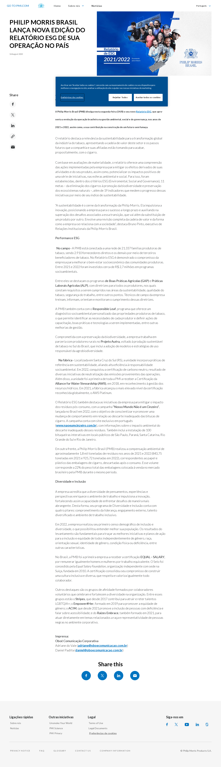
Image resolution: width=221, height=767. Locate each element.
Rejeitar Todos (120, 97)
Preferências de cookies (103, 733)
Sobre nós (15, 723)
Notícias (14, 728)
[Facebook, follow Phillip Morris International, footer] (167, 724)
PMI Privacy (55, 733)
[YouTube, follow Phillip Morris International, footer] (187, 724)
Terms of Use (96, 723)
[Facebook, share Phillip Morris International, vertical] (12, 104)
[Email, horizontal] (135, 675)
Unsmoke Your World (60, 723)
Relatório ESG (143, 111)
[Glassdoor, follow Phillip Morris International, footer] (207, 724)
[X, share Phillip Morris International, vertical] (12, 115)
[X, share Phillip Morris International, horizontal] (102, 675)
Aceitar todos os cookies (148, 97)
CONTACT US (83, 750)
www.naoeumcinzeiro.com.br (76, 425)
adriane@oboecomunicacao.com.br (102, 645)
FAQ (41, 750)
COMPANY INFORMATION (115, 750)
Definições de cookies (72, 97)
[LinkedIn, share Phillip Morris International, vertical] (12, 125)
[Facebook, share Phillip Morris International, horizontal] (86, 675)
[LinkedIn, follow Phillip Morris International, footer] (197, 724)
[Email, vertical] (12, 147)
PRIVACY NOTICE (20, 750)
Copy (12, 136)
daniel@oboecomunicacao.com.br (99, 650)
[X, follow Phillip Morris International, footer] (176, 724)
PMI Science (56, 728)
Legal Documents (98, 728)
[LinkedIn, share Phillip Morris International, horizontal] (118, 675)
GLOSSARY (60, 750)
